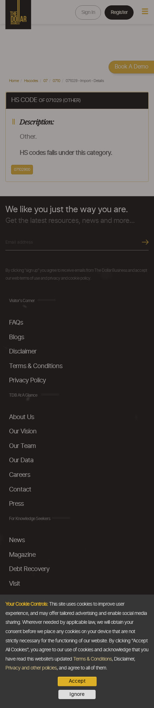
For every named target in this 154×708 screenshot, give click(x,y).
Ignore (77, 694)
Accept (77, 681)
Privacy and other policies (31, 668)
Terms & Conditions (92, 659)
